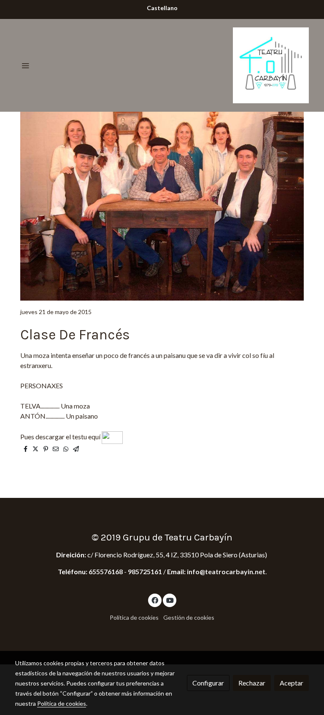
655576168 (106, 571)
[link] (271, 65)
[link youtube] (170, 600)
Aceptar (291, 683)
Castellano (162, 7)
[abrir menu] (25, 65)
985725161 (145, 571)
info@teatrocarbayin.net (226, 571)
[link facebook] (155, 600)
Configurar (208, 683)
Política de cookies (134, 617)
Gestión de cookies (188, 617)
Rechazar (251, 683)
